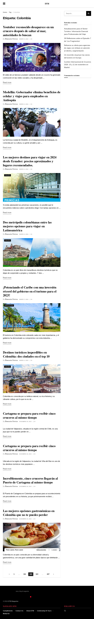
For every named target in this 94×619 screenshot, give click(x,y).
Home (5, 12)
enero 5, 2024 (23, 299)
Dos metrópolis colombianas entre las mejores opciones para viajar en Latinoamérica (27, 226)
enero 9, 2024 (23, 39)
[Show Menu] (4, 3)
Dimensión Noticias (11, 39)
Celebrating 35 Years (44, 611)
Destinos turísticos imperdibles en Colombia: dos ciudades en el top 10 (26, 354)
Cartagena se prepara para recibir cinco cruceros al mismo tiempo (29, 415)
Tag (10, 12)
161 (24, 574)
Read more (7, 82)
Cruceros (9, 45)
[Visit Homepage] (47, 3)
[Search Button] (90, 3)
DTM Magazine (13, 601)
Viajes (7, 110)
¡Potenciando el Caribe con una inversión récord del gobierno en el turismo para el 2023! (29, 291)
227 (48, 574)
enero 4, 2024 (23, 360)
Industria (9, 305)
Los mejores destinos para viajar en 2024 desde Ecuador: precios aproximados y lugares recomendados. (29, 161)
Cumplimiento (8, 611)
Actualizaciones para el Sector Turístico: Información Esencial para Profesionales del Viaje (76, 31)
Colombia (16, 12)
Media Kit (6, 613)
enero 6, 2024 (23, 104)
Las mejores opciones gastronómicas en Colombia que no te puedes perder (28, 512)
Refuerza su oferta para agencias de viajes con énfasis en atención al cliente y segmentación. (77, 48)
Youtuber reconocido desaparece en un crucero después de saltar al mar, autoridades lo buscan (28, 31)
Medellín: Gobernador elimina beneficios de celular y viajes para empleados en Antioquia (31, 96)
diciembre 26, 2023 (25, 519)
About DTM (30, 611)
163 (37, 574)
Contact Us (19, 611)
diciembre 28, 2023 (25, 421)
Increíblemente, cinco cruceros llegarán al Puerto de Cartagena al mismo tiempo (30, 480)
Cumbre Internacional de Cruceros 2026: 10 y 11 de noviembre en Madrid (77, 64)
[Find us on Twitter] (65, 610)
